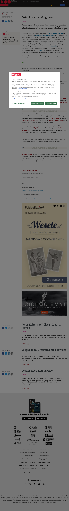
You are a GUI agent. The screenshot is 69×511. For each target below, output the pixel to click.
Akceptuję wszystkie (51, 103)
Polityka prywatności (22, 88)
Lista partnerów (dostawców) (19, 98)
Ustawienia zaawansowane (18, 103)
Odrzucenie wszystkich (37, 103)
